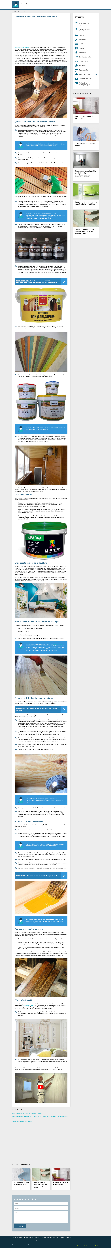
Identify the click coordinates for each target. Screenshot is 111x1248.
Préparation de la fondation (84, 30)
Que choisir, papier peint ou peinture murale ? (21, 1183)
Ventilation (82, 44)
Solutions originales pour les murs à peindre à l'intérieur (86, 203)
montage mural (58, 644)
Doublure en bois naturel (22, 47)
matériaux (82, 66)
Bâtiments (82, 53)
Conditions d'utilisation (83, 1246)
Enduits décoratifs (85, 57)
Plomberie (82, 35)
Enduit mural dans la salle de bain (22, 1121)
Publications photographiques (84, 84)
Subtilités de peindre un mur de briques (60, 1183)
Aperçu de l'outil (84, 74)
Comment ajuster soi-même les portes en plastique (27, 1113)
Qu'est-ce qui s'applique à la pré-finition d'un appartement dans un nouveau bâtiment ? (85, 174)
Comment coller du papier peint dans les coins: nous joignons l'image (40, 1185)
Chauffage (82, 48)
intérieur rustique (28, 1005)
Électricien (82, 40)
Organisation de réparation (84, 24)
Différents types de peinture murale (85, 145)
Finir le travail (83, 61)
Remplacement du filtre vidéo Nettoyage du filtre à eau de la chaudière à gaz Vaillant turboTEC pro (40, 1117)
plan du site (95, 1246)
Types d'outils (83, 70)
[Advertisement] (41, 33)
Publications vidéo (85, 79)
